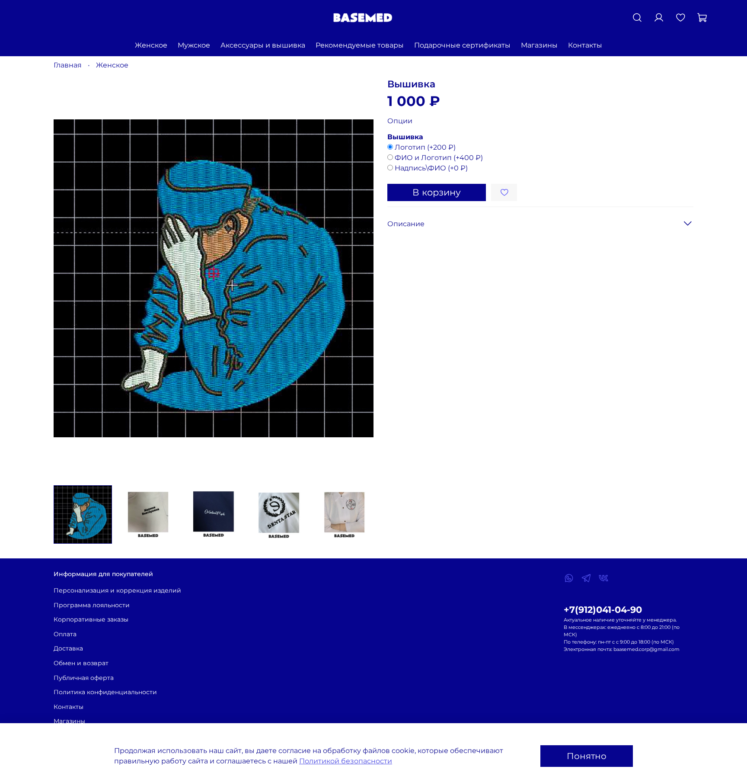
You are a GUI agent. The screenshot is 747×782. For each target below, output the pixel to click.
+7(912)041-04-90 (603, 609)
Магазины (539, 45)
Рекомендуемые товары (360, 45)
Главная (68, 65)
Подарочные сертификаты (462, 45)
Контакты (585, 45)
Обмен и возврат (81, 663)
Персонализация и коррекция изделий (117, 590)
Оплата (65, 634)
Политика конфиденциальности (105, 692)
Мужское (194, 45)
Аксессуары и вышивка (262, 45)
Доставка (68, 648)
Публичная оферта (84, 678)
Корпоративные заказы (91, 619)
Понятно (587, 756)
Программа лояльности (92, 605)
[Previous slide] (67, 278)
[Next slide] (359, 278)
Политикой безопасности (345, 761)
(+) (425, 147)
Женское (151, 45)
